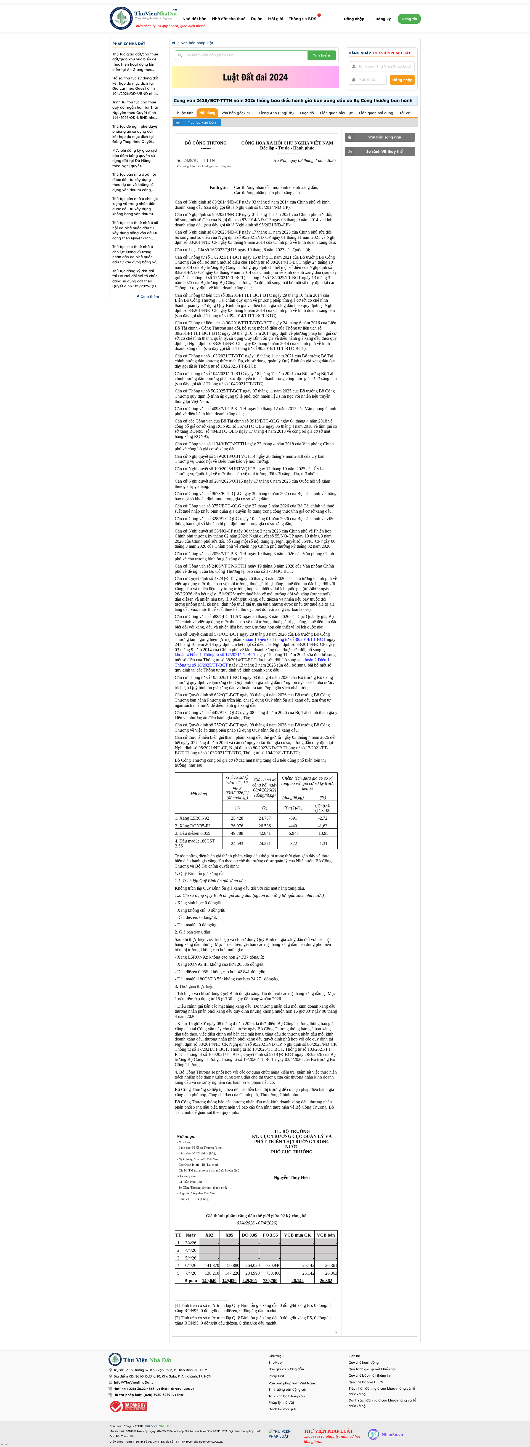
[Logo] (121, 19)
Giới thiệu (276, 1356)
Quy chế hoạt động (364, 1362)
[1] (246, 792)
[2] (273, 790)
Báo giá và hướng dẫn (286, 1369)
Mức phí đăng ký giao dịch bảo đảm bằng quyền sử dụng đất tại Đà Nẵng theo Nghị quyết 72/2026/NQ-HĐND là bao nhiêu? (135, 158)
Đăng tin (409, 19)
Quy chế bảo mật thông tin (370, 1375)
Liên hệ (354, 1356)
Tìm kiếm (321, 55)
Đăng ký (383, 19)
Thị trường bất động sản (288, 1389)
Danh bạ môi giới (282, 1409)
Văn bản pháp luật (197, 43)
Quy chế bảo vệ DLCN (366, 1382)
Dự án (257, 18)
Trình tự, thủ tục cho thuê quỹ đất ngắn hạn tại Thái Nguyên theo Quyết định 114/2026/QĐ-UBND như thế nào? (135, 110)
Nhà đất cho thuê (228, 18)
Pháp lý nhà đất (281, 1402)
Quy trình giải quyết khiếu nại (372, 1369)
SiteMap (275, 1362)
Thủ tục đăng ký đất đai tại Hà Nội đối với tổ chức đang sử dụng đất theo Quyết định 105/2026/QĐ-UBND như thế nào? (134, 279)
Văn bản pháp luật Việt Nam (292, 1383)
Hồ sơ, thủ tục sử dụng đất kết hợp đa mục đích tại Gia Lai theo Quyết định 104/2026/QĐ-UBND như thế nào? (135, 86)
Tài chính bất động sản (287, 1396)
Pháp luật (276, 1376)
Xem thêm (150, 296)
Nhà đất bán (194, 18)
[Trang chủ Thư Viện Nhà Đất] (173, 43)
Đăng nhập (354, 19)
